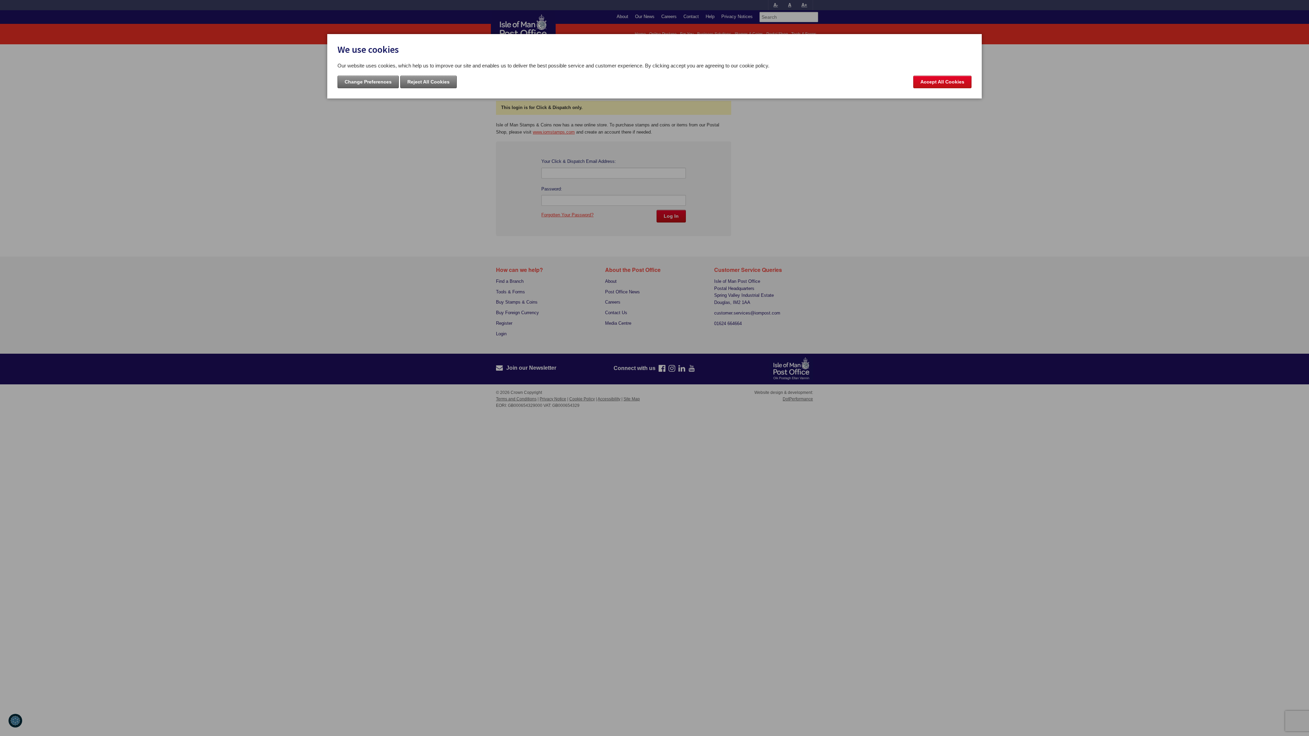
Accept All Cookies (942, 82)
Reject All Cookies (428, 82)
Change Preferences (368, 82)
